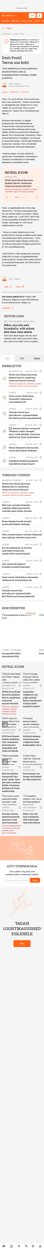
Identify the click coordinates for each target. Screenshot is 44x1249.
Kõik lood (15, 21)
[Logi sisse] (40, 1246)
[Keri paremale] (36, 197)
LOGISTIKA (6, 34)
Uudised (12, 393)
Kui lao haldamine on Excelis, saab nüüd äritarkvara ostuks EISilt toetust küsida (17, 551)
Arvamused (26, 21)
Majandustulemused (18, 371)
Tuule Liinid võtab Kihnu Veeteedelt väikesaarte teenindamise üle (21, 399)
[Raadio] (19, 1246)
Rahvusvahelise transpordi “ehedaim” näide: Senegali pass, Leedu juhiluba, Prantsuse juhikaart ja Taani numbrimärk (11, 782)
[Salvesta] (40, 371)
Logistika (6, 308)
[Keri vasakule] (7, 197)
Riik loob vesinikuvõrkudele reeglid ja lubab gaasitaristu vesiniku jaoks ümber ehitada (17, 508)
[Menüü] (4, 1246)
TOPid (37, 21)
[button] (16, 880)
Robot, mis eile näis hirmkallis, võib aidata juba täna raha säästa (19, 328)
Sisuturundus (15, 321)
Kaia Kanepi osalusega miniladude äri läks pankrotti (32, 776)
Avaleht (5, 21)
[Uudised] (11, 1246)
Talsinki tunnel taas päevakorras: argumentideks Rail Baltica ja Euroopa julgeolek (25, 415)
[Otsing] (26, 1246)
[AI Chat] (33, 1246)
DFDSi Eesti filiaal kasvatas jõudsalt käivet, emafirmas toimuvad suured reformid (19, 183)
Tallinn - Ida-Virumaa (11, 650)
